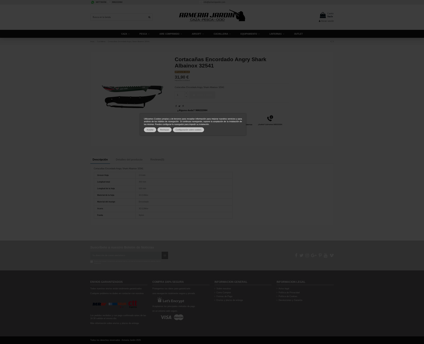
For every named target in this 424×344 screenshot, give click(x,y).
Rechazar (164, 130)
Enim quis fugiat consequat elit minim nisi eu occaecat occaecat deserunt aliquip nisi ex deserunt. (127, 262)
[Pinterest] (183, 106)
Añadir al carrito (204, 95)
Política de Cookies (288, 296)
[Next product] (333, 41)
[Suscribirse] (165, 255)
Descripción (100, 159)
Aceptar (150, 130)
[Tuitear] (179, 106)
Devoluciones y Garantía (290, 300)
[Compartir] (176, 106)
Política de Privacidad (289, 292)
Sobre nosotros (223, 288)
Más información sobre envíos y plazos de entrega (114, 323)
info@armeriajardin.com (214, 2)
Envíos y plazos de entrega (229, 300)
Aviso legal (284, 288)
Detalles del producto (129, 159)
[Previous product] (331, 41)
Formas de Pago (224, 296)
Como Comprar (223, 292)
